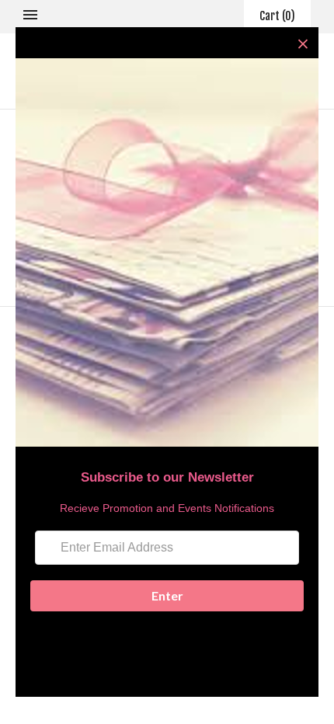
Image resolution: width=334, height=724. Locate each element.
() (277, 16)
